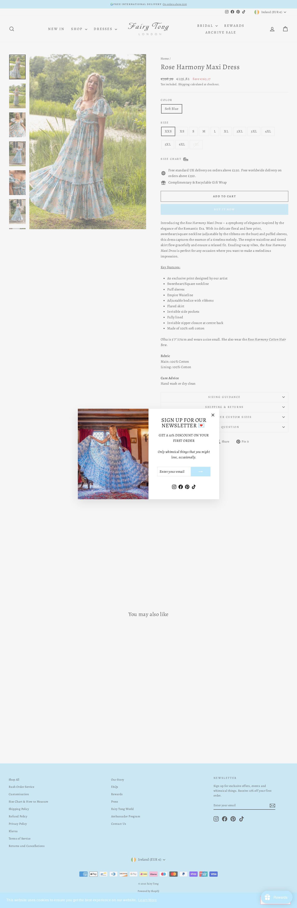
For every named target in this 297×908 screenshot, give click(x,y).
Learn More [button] (147, 900)
